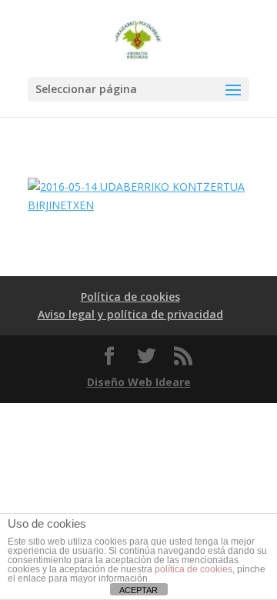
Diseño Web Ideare (139, 382)
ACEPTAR (138, 590)
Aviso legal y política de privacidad (130, 314)
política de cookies (193, 569)
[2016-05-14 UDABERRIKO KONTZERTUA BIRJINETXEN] (138, 205)
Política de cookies (130, 296)
